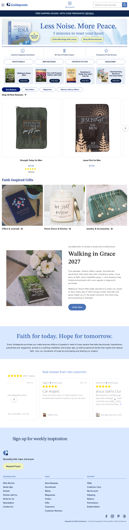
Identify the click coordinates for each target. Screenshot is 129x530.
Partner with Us (10, 495)
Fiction (48, 499)
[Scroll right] (125, 128)
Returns (90, 499)
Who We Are (8, 483)
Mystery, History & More (70, 89)
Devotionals (50, 487)
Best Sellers (29, 89)
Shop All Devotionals (92, 39)
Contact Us (8, 506)
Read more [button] (71, 404)
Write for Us (8, 499)
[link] (64, 415)
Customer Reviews (53, 510)
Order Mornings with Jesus (64, 39)
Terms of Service (120, 521)
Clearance (49, 506)
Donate (6, 491)
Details (90, 13)
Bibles (48, 491)
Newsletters (8, 502)
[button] (14, 399)
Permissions (92, 502)
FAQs (89, 483)
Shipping (91, 495)
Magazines (47, 89)
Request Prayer (13, 466)
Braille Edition (93, 506)
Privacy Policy (108, 521)
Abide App (8, 487)
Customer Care (94, 487)
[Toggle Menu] (3, 5)
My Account (92, 491)
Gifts (47, 502)
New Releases (11, 89)
